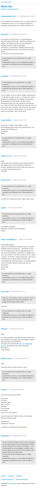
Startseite (3, 476)
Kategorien (11, 476)
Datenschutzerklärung (22, 479)
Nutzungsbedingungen (7, 479)
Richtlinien (19, 476)
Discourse (14, 483)
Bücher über (6, 6)
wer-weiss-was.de (6, 2)
